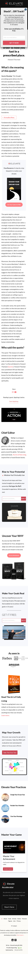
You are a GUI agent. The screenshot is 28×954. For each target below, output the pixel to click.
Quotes (10, 367)
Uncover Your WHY (12, 535)
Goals (9, 918)
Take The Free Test (9, 752)
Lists (14, 921)
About (5, 918)
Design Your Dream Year (17, 795)
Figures (10, 921)
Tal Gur (13, 438)
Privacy (19, 921)
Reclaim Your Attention (17, 805)
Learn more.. (5, 715)
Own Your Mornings (16, 816)
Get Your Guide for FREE (14, 204)
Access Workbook (14, 555)
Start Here (9, 907)
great (11, 397)
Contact (15, 926)
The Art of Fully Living (19, 455)
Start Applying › (14, 401)
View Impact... (20, 935)
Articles (14, 918)
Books (19, 918)
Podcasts (24, 918)
